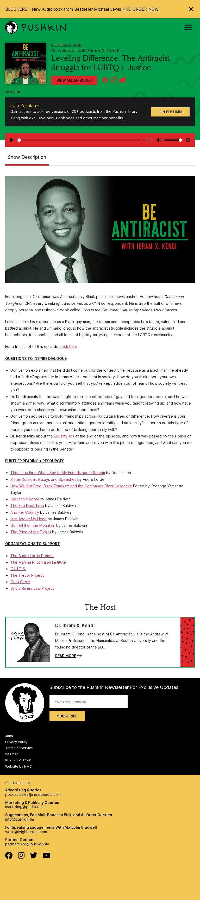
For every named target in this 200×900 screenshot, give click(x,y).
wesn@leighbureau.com (26, 831)
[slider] (79, 140)
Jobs (9, 736)
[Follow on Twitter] (34, 857)
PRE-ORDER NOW (140, 9)
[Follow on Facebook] (8, 857)
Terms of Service (19, 748)
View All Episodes (74, 80)
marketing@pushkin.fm (25, 806)
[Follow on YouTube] (46, 856)
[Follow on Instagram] (21, 857)
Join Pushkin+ (170, 112)
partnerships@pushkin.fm (27, 844)
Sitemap (11, 754)
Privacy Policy (16, 742)
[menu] (188, 27)
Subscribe (67, 716)
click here (68, 346)
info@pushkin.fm (19, 819)
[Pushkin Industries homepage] (35, 27)
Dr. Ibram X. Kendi (66, 45)
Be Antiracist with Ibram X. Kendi (85, 50)
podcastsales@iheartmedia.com (33, 794)
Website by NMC (18, 766)
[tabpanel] (100, 384)
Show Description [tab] (27, 157)
